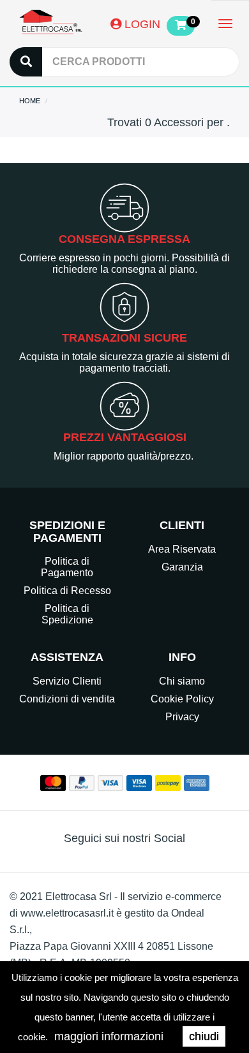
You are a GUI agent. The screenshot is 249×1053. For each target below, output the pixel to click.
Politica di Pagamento (67, 567)
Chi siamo (182, 681)
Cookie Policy (182, 699)
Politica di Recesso (67, 590)
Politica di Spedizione (67, 614)
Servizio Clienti (67, 681)
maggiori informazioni (108, 1036)
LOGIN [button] (140, 24)
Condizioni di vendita (67, 699)
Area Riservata (182, 549)
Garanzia (182, 567)
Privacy (182, 716)
